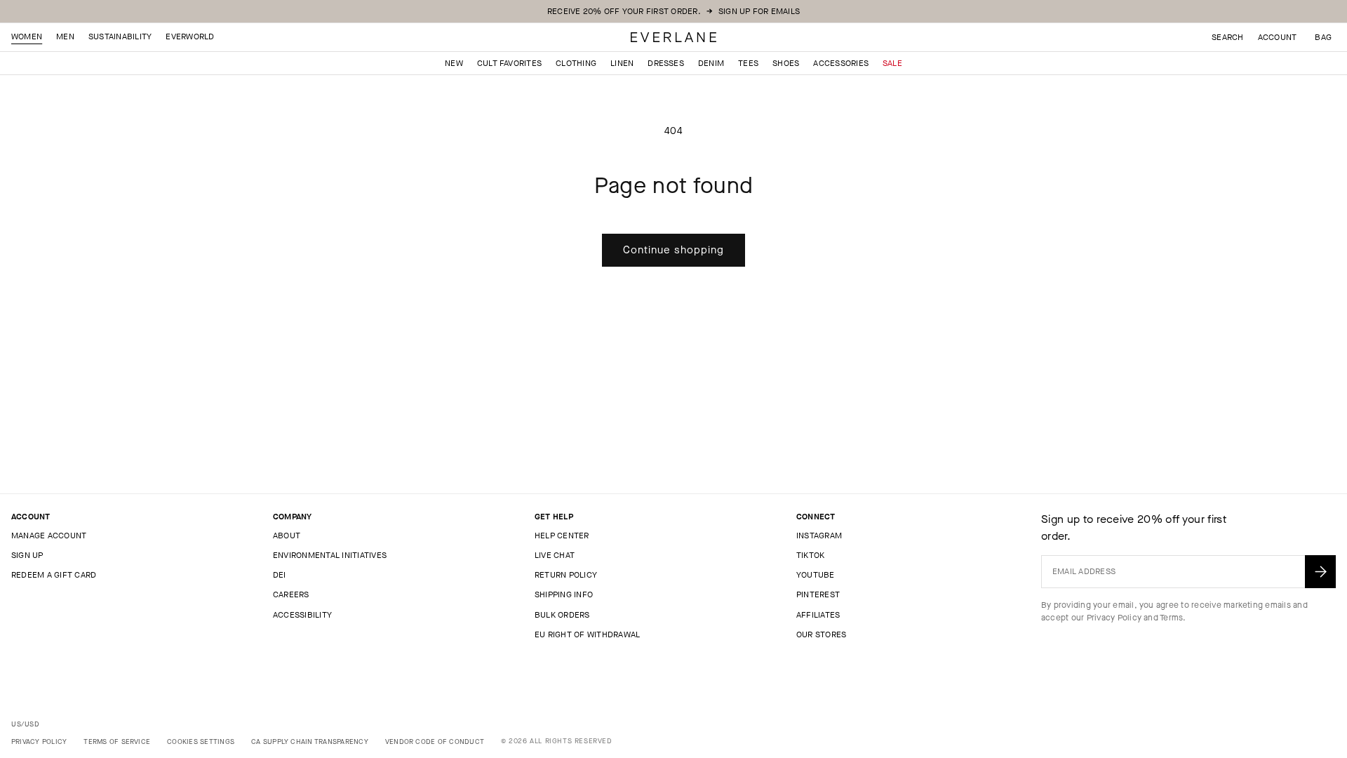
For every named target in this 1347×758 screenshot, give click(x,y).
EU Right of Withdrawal (587, 634)
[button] (1323, 37)
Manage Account (48, 535)
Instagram (819, 535)
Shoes (785, 63)
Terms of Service (116, 741)
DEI (279, 574)
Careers (291, 594)
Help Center (562, 535)
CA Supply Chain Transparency (309, 741)
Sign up (27, 555)
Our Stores (821, 634)
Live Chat (555, 555)
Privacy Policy (1114, 617)
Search (1227, 37)
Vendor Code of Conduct (434, 741)
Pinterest (818, 594)
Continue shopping (673, 250)
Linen (622, 63)
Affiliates (818, 614)
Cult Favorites (509, 63)
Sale (892, 63)
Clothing (576, 63)
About (286, 535)
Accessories (841, 63)
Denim (711, 63)
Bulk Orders (562, 614)
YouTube (815, 574)
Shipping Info (564, 594)
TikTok (810, 555)
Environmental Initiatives (330, 555)
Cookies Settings (200, 741)
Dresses (666, 63)
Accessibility (302, 614)
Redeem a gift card (53, 574)
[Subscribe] (1320, 571)
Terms (1171, 617)
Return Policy (566, 574)
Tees (748, 63)
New (454, 63)
